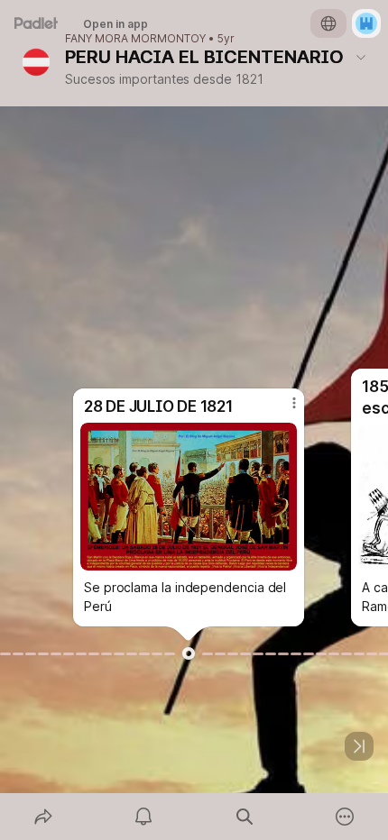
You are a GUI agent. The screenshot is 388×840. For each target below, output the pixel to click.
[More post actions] (282, 410)
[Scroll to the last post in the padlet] (359, 746)
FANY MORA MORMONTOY (135, 38)
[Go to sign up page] (366, 23)
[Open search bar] (244, 816)
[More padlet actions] (345, 817)
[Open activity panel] (144, 817)
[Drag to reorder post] (189, 653)
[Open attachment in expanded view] (188, 497)
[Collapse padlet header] (361, 56)
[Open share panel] (43, 817)
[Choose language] (328, 23)
